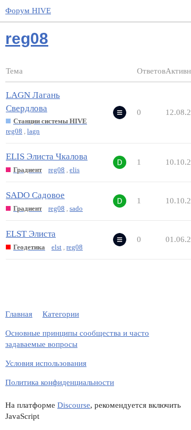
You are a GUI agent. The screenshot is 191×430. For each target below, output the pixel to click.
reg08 (14, 131)
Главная (18, 314)
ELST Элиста (31, 234)
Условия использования (45, 363)
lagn (33, 131)
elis (75, 170)
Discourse (73, 405)
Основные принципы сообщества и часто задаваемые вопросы (77, 338)
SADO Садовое (35, 195)
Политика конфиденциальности (59, 382)
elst (56, 247)
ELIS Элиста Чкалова (47, 156)
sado (76, 208)
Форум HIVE (28, 10)
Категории (60, 314)
